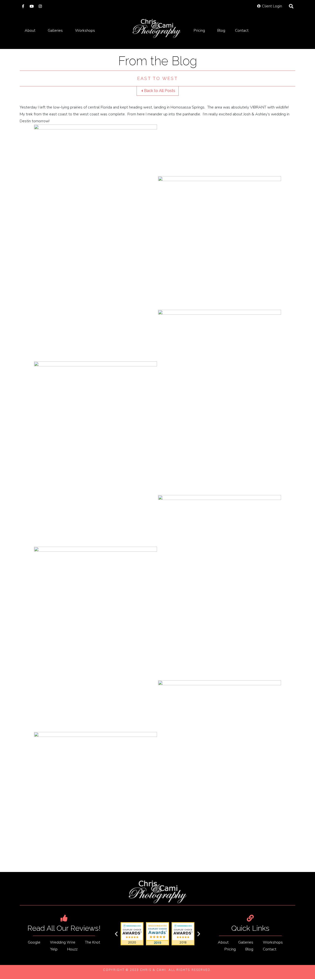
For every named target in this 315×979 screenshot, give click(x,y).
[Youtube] (31, 6)
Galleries (55, 30)
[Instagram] (40, 6)
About (30, 30)
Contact (242, 30)
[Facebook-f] (23, 6)
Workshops (85, 30)
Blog (221, 30)
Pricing (199, 30)
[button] (116, 934)
